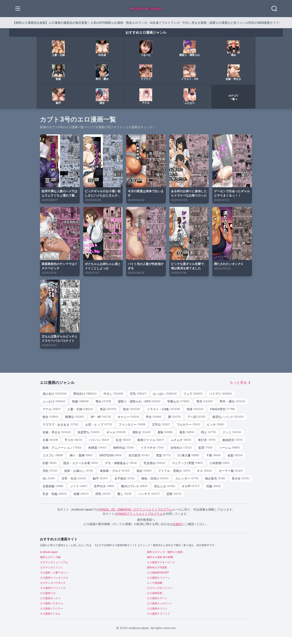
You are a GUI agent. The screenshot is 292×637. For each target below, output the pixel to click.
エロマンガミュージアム (54, 562)
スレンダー (186, 478)
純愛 (81, 494)
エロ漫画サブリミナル (53, 588)
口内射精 (220, 463)
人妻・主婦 (80, 409)
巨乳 (138, 394)
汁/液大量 (188, 455)
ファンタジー (132, 424)
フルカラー (188, 424)
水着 (50, 440)
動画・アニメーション (62, 448)
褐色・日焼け (154, 478)
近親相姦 (53, 486)
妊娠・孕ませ (57, 432)
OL (49, 478)
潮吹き (141, 432)
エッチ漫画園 (154, 583)
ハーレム (229, 448)
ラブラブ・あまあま (60, 424)
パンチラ (148, 494)
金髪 (235, 455)
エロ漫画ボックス (50, 598)
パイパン (99, 440)
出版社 (177, 524)
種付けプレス (134, 486)
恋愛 (173, 494)
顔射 (49, 463)
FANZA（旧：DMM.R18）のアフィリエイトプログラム (135, 509)
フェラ (192, 394)
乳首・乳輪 (55, 494)
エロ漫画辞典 (154, 593)
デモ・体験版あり (121, 463)
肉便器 (97, 448)
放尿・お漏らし (78, 471)
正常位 (161, 424)
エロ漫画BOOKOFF (158, 572)
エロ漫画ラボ (47, 593)
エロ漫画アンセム (50, 613)
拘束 (195, 409)
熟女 (50, 417)
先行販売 (138, 455)
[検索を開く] (274, 8)
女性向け (181, 448)
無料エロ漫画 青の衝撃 (160, 557)
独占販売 (215, 478)
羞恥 (165, 432)
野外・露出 (232, 401)
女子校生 (124, 478)
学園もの (178, 401)
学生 (153, 417)
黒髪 (163, 455)
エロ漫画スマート (157, 598)
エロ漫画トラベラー (51, 608)
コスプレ (53, 455)
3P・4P (101, 417)
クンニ (232, 432)
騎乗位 (74, 417)
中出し (113, 394)
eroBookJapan (49, 552)
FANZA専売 (222, 409)
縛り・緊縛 (81, 455)
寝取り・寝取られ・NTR (139, 401)
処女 (131, 409)
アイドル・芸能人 (174, 471)
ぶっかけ (54, 401)
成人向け (54, 394)
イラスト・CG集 (163, 409)
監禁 (205, 448)
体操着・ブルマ (115, 471)
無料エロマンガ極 (50, 557)
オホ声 (190, 486)
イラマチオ (152, 448)
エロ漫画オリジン (157, 608)
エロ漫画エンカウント (160, 603)
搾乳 (103, 494)
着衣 (186, 432)
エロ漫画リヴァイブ (158, 613)
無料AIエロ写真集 (157, 567)
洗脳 (213, 486)
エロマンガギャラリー (160, 588)
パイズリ (220, 394)
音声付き (104, 486)
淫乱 (50, 471)
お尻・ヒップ (98, 424)
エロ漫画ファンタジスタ (54, 577)
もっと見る (238, 382)
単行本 (206, 440)
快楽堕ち (89, 432)
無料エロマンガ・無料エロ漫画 (165, 552)
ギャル (115, 432)
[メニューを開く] (18, 8)
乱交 (123, 440)
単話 (108, 409)
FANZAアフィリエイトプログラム (140, 514)
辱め (103, 401)
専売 (204, 401)
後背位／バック (228, 417)
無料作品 (123, 448)
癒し (124, 494)
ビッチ (215, 424)
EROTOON (110, 455)
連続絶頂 (232, 440)
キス (204, 471)
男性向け (85, 394)
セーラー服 (231, 471)
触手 (100, 478)
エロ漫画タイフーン (158, 577)
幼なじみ (164, 486)
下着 (213, 455)
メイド (78, 486)
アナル (51, 409)
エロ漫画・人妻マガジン (54, 572)
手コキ (73, 440)
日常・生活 (74, 478)
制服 (80, 401)
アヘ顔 (196, 417)
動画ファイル (150, 440)
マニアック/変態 (187, 463)
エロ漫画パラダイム (51, 603)
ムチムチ (181, 440)
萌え (208, 432)
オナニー (128, 417)
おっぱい (165, 394)
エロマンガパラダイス (53, 583)
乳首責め (154, 463)
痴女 (144, 471)
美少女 (240, 478)
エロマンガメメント (51, 567)
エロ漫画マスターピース (161, 562)
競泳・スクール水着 (80, 463)
